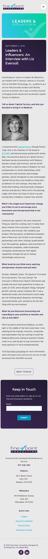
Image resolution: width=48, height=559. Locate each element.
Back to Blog (24, 371)
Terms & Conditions (24, 521)
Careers (24, 516)
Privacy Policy (24, 525)
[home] (13, 6)
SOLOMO (6, 153)
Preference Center (24, 530)
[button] (43, 6)
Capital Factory (24, 147)
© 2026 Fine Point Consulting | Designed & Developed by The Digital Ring (21, 546)
